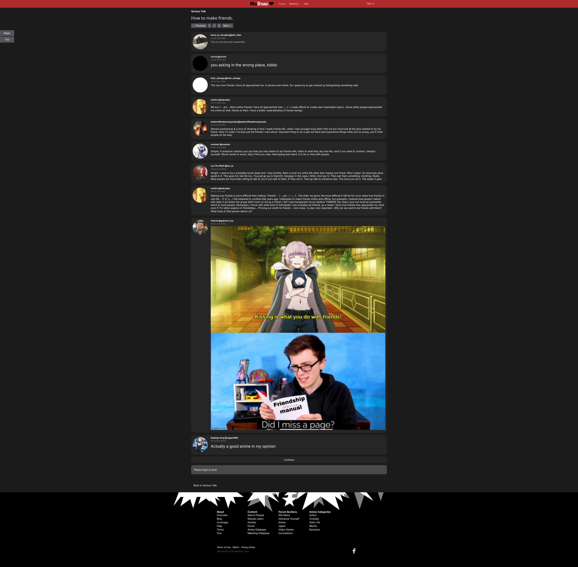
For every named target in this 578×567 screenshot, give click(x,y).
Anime (282, 522)
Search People (256, 515)
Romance (314, 529)
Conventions (285, 533)
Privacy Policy (248, 547)
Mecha (313, 525)
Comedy (314, 518)
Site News (284, 515)
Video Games (286, 529)
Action (313, 515)
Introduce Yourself (288, 518)
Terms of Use (223, 547)
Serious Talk (198, 11)
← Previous (199, 25)
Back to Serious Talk (205, 485)
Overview (222, 515)
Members (294, 4)
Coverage (222, 522)
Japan (281, 525)
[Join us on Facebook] (354, 551)
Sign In (370, 3)
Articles (252, 522)
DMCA (236, 547)
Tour (219, 533)
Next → (227, 25)
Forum (282, 4)
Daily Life (314, 522)
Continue (289, 459)
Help (306, 4)
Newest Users (255, 518)
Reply (7, 33)
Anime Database (257, 529)
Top (7, 39)
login (205, 469)
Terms (220, 529)
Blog (219, 518)
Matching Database (258, 533)
